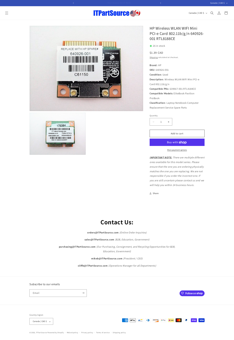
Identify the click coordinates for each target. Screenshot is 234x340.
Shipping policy (119, 332)
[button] (6, 13)
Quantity (154, 115)
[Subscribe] (83, 293)
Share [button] (156, 193)
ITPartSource (41, 333)
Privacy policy (87, 332)
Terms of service (103, 332)
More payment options (177, 150)
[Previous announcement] (73, 3)
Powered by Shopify (55, 333)
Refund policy (72, 332)
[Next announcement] (160, 3)
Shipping (154, 57)
